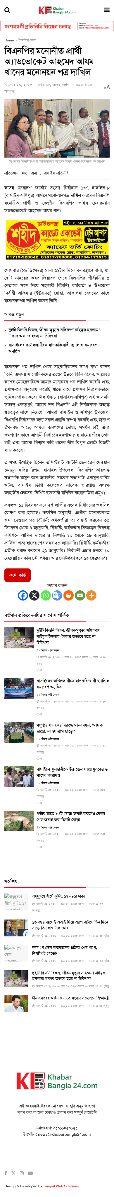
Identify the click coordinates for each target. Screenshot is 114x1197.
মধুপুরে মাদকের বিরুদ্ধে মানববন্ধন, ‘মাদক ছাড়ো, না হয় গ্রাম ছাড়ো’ (69, 728)
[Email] (80, 595)
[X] (34, 595)
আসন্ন (9, 188)
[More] (91, 595)
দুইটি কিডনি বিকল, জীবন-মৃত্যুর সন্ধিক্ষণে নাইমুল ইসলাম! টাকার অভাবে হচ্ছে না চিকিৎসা (54, 333)
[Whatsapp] (46, 595)
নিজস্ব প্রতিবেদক (50, 650)
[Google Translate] (57, 595)
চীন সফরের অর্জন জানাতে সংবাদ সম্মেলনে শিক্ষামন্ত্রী (71, 998)
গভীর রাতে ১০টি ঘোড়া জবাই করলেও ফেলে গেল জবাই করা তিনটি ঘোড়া (71, 817)
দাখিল (75, 195)
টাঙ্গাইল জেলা (27, 40)
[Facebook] (23, 595)
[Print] (68, 595)
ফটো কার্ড (17, 575)
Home (9, 40)
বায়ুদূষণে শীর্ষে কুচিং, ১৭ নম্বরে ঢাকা (58, 896)
